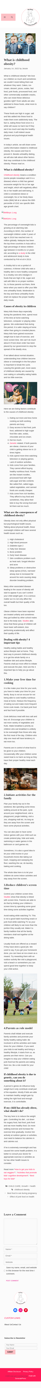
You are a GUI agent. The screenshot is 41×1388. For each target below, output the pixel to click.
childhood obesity (22, 1190)
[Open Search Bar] (12, 17)
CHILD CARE (14, 1186)
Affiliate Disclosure (14, 1371)
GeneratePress (20, 1378)
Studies (26, 621)
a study (22, 253)
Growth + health (29, 1186)
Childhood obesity (11, 175)
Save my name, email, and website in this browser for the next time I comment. (21, 1270)
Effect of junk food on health (22, 1197)
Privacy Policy (28, 1371)
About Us (8, 1325)
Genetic (13, 443)
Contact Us (16, 1325)
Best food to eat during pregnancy (22, 1193)
